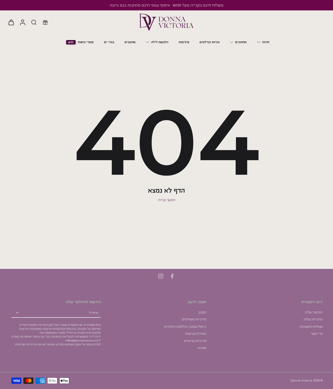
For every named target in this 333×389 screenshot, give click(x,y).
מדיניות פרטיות (195, 341)
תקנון (202, 312)
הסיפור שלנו (314, 312)
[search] (34, 22)
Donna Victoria (301, 380)
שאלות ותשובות (311, 326)
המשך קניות (166, 200)
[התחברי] (22, 22)
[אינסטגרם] (160, 276)
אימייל (93, 313)
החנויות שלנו (313, 319)
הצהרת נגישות (195, 333)
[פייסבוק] (172, 276)
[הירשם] (17, 313)
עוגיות (201, 348)
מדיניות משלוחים (194, 319)
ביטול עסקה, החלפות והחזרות (185, 326)
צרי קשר (317, 333)
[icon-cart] (11, 22)
